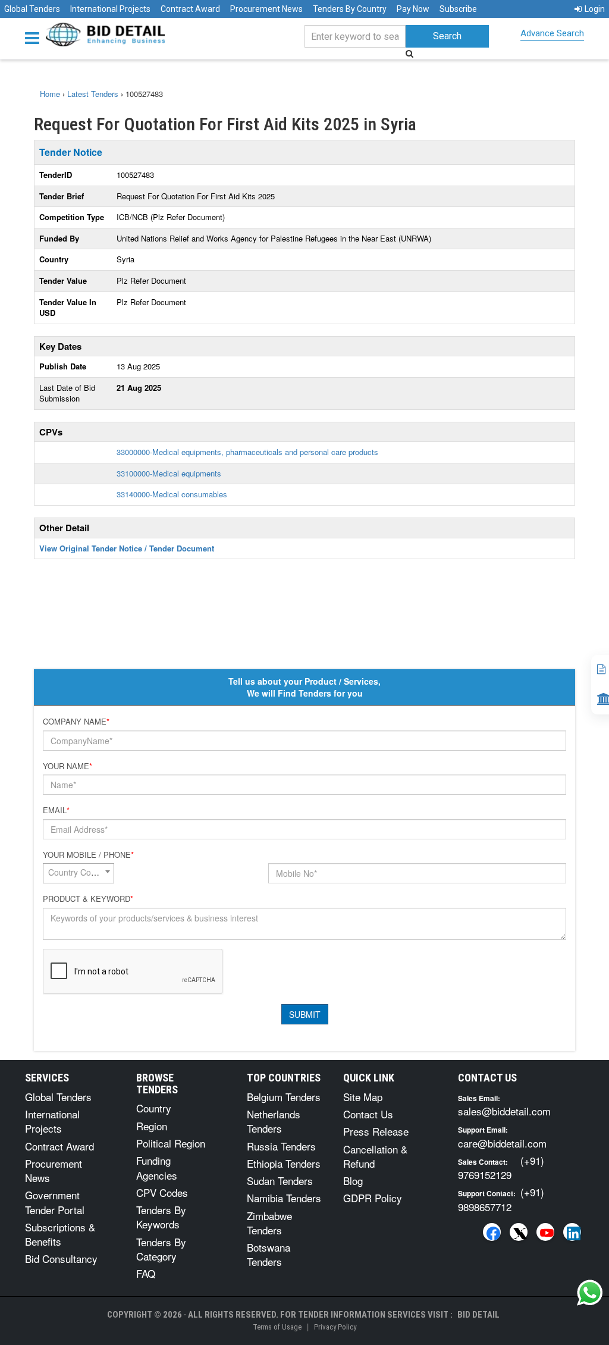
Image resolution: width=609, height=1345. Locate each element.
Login (595, 9)
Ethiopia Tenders (284, 1163)
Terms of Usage (277, 1326)
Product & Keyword (88, 898)
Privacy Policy (335, 1326)
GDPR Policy (372, 1197)
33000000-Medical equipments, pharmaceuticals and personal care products (247, 451)
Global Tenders (32, 9)
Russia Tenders (281, 1146)
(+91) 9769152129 (501, 1167)
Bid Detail (478, 1314)
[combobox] (78, 873)
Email (56, 810)
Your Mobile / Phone (88, 854)
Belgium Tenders (284, 1096)
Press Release (376, 1131)
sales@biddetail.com (504, 1110)
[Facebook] (492, 1232)
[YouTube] (545, 1232)
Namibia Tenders (284, 1197)
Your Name (67, 766)
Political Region (170, 1143)
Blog (353, 1180)
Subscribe (458, 9)
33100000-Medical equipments (169, 473)
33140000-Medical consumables (172, 494)
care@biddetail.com (502, 1143)
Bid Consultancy (61, 1258)
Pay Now (413, 9)
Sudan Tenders (280, 1180)
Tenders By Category (161, 1249)
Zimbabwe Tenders (269, 1222)
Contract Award (190, 9)
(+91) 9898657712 (501, 1199)
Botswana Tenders (268, 1254)
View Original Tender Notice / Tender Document (126, 548)
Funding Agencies (156, 1167)
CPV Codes (162, 1192)
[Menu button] (35, 37)
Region (151, 1125)
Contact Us (368, 1113)
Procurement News (266, 9)
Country (153, 1108)
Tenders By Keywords (161, 1216)
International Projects (110, 9)
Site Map (362, 1096)
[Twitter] (519, 1232)
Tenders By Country (350, 9)
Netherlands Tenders (273, 1121)
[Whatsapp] (590, 1293)
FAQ (145, 1273)
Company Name (76, 721)
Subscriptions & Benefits (60, 1234)
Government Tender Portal (54, 1202)
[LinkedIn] (572, 1232)
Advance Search (552, 33)
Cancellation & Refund (375, 1156)
